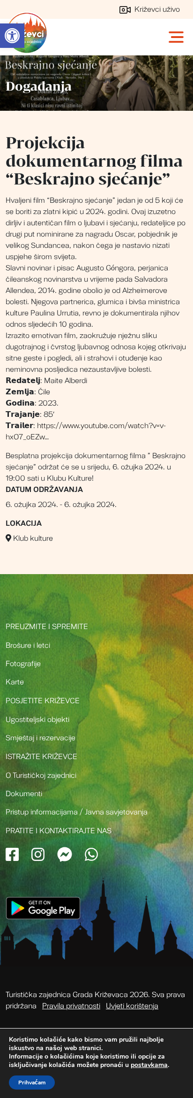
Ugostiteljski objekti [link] (37, 719)
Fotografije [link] (23, 663)
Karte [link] (15, 682)
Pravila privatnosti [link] (71, 1006)
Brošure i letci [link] (28, 645)
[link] (12, 35)
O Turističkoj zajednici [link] (41, 775)
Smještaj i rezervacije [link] (40, 738)
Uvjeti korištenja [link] (132, 1006)
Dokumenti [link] (24, 794)
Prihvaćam (31, 1082)
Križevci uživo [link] (156, 9)
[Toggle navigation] (177, 37)
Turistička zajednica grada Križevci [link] (27, 33)
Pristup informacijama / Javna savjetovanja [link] (77, 812)
